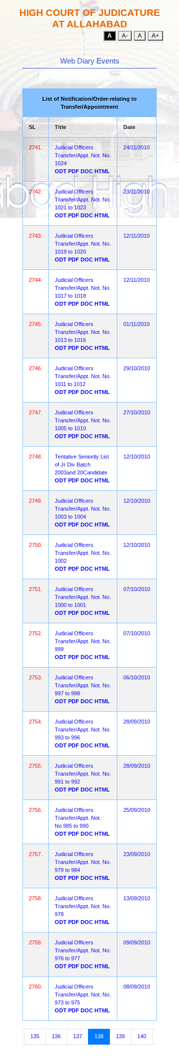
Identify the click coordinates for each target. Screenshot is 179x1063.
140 (141, 1036)
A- (125, 35)
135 (34, 1036)
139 (120, 1036)
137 (77, 1036)
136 (56, 1036)
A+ (155, 35)
